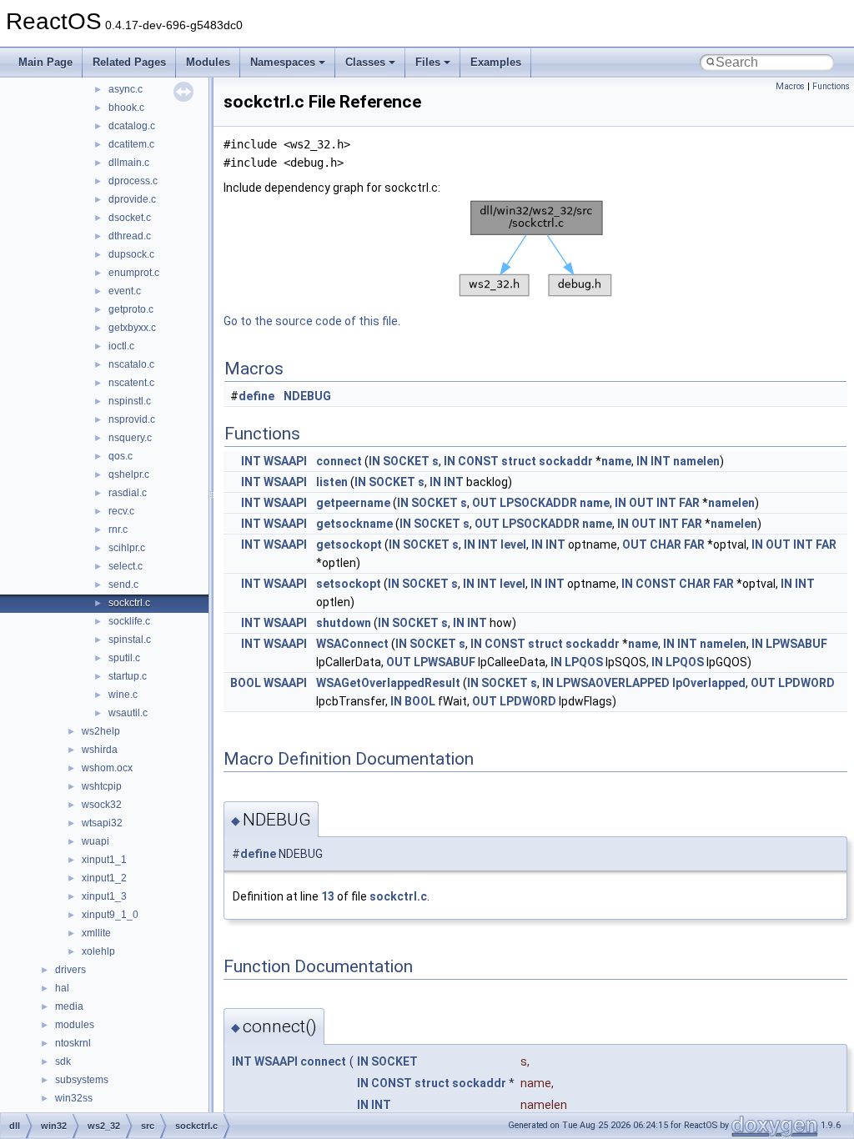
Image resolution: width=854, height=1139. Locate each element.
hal (62, 988)
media (69, 1006)
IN (374, 461)
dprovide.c (132, 199)
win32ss (74, 1098)
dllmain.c (128, 162)
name (616, 461)
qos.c (120, 456)
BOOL (245, 683)
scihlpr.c (126, 548)
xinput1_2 (104, 878)
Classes (365, 62)
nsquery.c (130, 438)
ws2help (101, 731)
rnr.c (118, 529)
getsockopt (349, 544)
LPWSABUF (796, 643)
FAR (689, 502)
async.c (125, 89)
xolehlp (98, 951)
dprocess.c (133, 181)
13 (327, 896)
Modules (208, 62)
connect (339, 461)
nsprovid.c (131, 419)
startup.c (127, 676)
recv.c (121, 511)
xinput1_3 (104, 896)
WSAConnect (352, 643)
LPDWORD (806, 683)
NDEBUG (307, 396)
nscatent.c (131, 383)
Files (427, 62)
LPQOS (584, 662)
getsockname (354, 523)
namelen (696, 461)
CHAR (665, 544)
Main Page (45, 62)
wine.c (123, 694)
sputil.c (124, 658)
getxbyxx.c (132, 328)
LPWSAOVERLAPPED (613, 683)
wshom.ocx (107, 768)
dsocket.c (129, 217)
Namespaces (282, 62)
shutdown (343, 623)
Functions (831, 86)
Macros (790, 86)
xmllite (96, 933)
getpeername (353, 502)
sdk (63, 1061)
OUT (484, 502)
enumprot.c (133, 272)
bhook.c (126, 107)
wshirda (100, 749)
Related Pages (129, 62)
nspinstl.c (129, 401)
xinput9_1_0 (110, 915)
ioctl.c (121, 346)
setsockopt (348, 583)
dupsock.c (131, 254)
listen (332, 482)
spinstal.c (129, 639)
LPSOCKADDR (538, 502)
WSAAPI (285, 461)
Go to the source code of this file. (312, 321)
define (256, 396)
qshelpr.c (128, 474)
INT (251, 461)
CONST (478, 461)
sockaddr (566, 461)
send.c (123, 584)
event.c (124, 291)
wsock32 (102, 804)
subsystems (81, 1080)
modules (74, 1025)
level (513, 544)
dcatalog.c (131, 126)
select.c (125, 566)
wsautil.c (128, 713)
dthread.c (129, 236)
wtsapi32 (102, 823)
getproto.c (130, 309)
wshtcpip (102, 786)
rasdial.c (127, 493)
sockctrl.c (129, 603)
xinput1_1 (104, 860)
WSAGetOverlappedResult (388, 683)
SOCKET (406, 461)
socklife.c (129, 621)
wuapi (95, 841)
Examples (495, 62)
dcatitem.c (131, 144)
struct (518, 461)
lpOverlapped (709, 683)
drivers (70, 970)
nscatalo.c (131, 364)
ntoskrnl (73, 1043)
